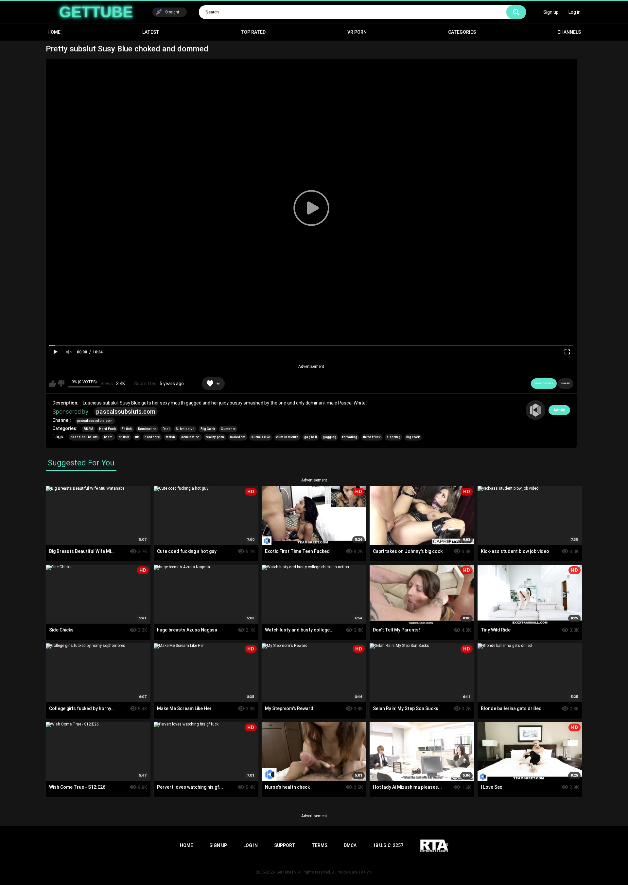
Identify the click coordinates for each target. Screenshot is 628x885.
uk (137, 437)
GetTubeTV (286, 872)
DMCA (350, 845)
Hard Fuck (107, 429)
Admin (559, 410)
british (124, 437)
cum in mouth (287, 437)
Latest (150, 32)
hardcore (152, 437)
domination (190, 437)
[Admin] (535, 410)
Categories (462, 32)
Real (166, 429)
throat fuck (371, 437)
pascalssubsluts (84, 437)
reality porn (215, 437)
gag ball (310, 437)
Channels (569, 32)
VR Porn (357, 32)
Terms (319, 845)
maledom (237, 437)
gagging (329, 437)
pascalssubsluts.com (126, 411)
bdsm (108, 437)
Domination (147, 429)
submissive (260, 437)
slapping (393, 437)
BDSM (88, 429)
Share (565, 383)
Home (54, 32)
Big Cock (208, 429)
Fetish (127, 429)
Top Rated (253, 32)
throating (349, 437)
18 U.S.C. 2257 (388, 845)
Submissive (185, 429)
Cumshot (228, 429)
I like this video (52, 383)
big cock (413, 437)
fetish (170, 437)
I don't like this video (61, 383)
